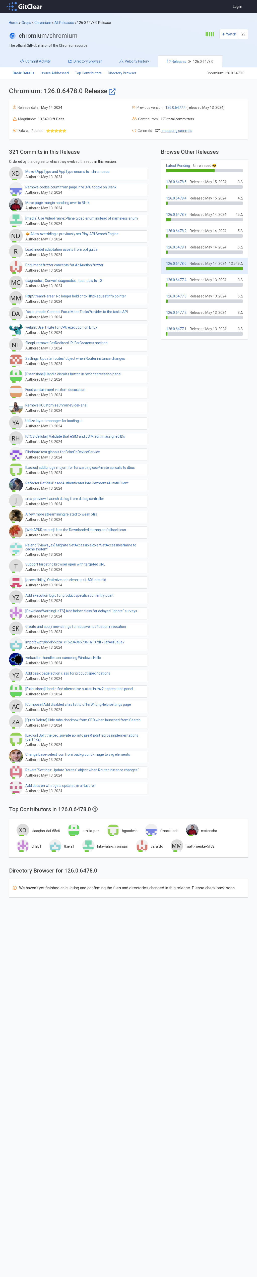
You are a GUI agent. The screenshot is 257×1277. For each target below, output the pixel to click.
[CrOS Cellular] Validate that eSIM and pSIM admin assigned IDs (75, 436)
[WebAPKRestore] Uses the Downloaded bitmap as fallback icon (75, 530)
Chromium (42, 23)
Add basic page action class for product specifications (67, 673)
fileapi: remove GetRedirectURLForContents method (66, 343)
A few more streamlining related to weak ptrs (61, 514)
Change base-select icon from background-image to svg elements (77, 754)
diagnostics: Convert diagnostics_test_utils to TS (63, 281)
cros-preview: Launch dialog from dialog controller (64, 499)
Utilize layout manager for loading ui (53, 421)
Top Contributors (88, 73)
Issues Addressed (55, 73)
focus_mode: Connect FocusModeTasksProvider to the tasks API (76, 312)
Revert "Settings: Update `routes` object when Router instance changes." (82, 770)
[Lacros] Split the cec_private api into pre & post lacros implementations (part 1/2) (81, 737)
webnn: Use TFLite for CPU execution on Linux (61, 327)
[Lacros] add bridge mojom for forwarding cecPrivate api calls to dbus (80, 468)
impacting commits (177, 131)
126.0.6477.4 (175, 108)
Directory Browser (122, 73)
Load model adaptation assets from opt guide (61, 249)
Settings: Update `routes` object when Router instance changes (75, 358)
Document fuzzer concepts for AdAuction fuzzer (64, 265)
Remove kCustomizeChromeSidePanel (56, 405)
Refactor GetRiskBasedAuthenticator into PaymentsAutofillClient (76, 483)
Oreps (26, 23)
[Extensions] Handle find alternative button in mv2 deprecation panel (79, 689)
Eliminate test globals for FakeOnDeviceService (62, 452)
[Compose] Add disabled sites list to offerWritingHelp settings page (78, 704)
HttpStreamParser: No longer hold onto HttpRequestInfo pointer (75, 296)
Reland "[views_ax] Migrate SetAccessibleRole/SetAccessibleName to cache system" (80, 547)
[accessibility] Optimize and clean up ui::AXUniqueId (65, 580)
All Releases (64, 23)
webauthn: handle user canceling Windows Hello (63, 658)
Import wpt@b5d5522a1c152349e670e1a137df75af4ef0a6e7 (74, 642)
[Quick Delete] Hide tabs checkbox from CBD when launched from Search (83, 720)
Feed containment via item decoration (55, 390)
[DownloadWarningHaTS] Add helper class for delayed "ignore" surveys (81, 611)
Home (13, 23)
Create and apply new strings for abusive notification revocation (75, 627)
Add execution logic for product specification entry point (69, 595)
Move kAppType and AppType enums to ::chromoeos (67, 172)
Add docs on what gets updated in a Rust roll (60, 786)
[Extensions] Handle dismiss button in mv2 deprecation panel (73, 374)
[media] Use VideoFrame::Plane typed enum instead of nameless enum (81, 218)
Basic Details (23, 73)
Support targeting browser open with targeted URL (65, 564)
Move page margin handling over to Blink (57, 203)
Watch (231, 34)
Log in (237, 7)
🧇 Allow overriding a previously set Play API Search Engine (71, 234)
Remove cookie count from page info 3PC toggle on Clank (70, 187)
